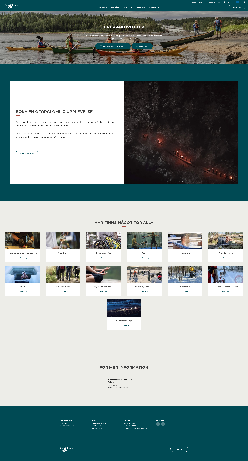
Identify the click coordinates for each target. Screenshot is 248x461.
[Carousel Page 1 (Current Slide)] (179, 181)
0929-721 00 (64, 423)
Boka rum (237, 7)
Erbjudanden (154, 7)
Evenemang (102, 7)
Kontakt (202, 2)
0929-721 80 (113, 385)
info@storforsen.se (67, 425)
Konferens (140, 7)
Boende (92, 7)
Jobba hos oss (214, 2)
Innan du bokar (130, 425)
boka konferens (27, 153)
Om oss (193, 2)
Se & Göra (115, 7)
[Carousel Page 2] (182, 181)
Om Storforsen (130, 423)
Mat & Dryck (127, 7)
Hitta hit (229, 2)
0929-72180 (144, 46)
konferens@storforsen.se (115, 46)
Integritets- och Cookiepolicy (136, 428)
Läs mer (22, 258)
